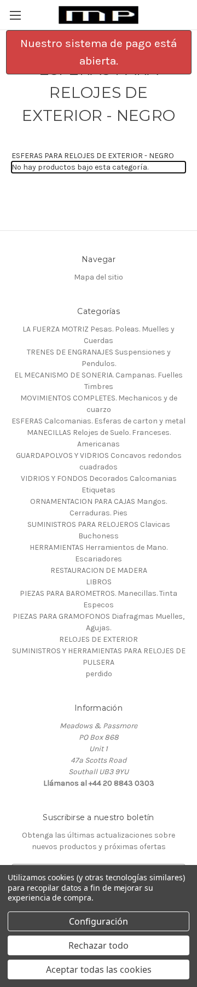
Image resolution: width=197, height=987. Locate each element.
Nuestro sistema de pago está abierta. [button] (98, 52)
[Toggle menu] (15, 15)
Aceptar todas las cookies (99, 969)
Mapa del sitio (98, 277)
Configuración (98, 921)
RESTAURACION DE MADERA (98, 570)
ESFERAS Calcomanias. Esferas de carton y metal (98, 421)
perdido (98, 673)
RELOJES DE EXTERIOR (98, 639)
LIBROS (99, 582)
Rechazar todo (98, 945)
